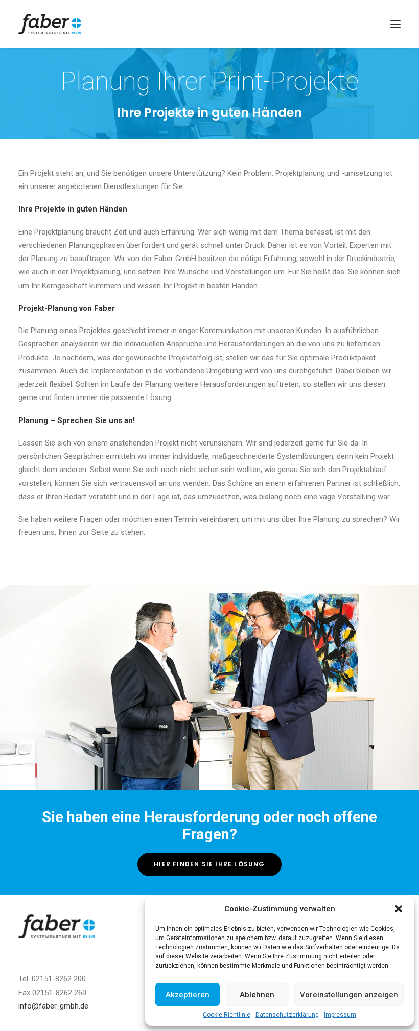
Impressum (340, 1014)
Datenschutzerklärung (287, 1014)
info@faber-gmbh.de (53, 1006)
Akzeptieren (188, 994)
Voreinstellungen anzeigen (349, 994)
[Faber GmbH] (49, 24)
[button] (398, 909)
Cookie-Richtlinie (226, 1014)
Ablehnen (257, 994)
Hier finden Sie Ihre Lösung (209, 864)
